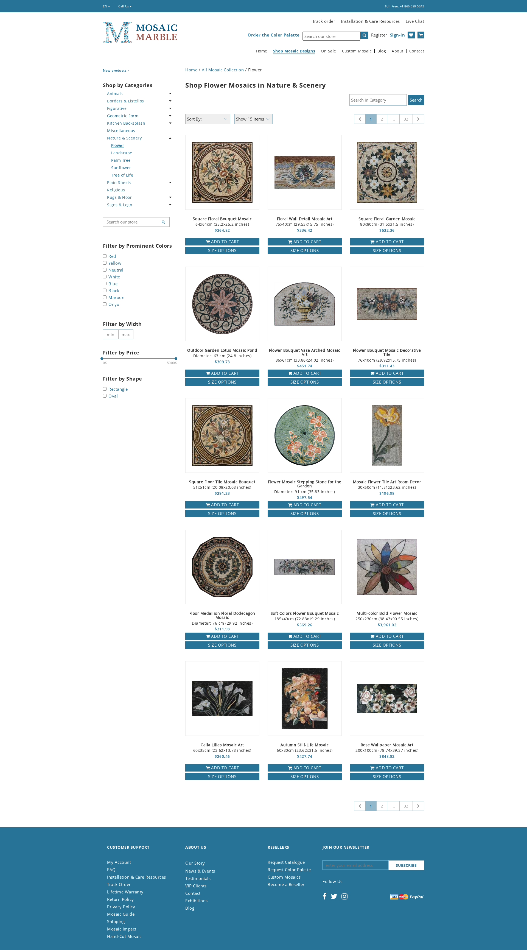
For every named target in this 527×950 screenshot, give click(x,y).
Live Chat (415, 21)
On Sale (328, 51)
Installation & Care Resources (370, 21)
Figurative (117, 108)
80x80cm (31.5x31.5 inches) (387, 222)
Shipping (116, 921)
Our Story (195, 863)
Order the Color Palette (274, 35)
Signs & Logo (119, 205)
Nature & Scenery (124, 138)
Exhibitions (196, 900)
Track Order (119, 884)
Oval (113, 396)
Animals (115, 93)
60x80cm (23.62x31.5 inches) (305, 748)
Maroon (116, 297)
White (114, 277)
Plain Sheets (119, 182)
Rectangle (118, 389)
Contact (416, 51)
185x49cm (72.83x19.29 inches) (305, 616)
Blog (381, 51)
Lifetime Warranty (125, 892)
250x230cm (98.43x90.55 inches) (386, 616)
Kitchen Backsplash (126, 123)
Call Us (124, 6)
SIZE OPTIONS (222, 250)
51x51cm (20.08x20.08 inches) (222, 485)
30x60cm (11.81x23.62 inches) (387, 485)
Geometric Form (122, 116)
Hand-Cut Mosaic (124, 936)
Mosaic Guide (120, 914)
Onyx (113, 304)
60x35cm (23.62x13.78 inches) (222, 748)
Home (261, 51)
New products (115, 70)
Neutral (116, 270)
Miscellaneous (121, 130)
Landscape (121, 153)
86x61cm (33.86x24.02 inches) (304, 355)
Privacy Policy (121, 906)
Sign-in (397, 35)
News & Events (200, 871)
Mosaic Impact (121, 929)
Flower (117, 145)
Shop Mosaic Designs (294, 51)
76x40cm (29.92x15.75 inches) (387, 355)
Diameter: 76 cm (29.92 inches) (222, 618)
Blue (112, 284)
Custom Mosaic (357, 51)
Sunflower (121, 168)
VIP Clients (196, 885)
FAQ (111, 869)
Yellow (114, 263)
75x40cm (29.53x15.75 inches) (305, 222)
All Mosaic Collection (223, 69)
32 (406, 119)
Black (113, 291)
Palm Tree (121, 160)
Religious (116, 190)
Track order (323, 21)
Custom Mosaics (284, 877)
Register (379, 35)
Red (112, 256)
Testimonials (198, 878)
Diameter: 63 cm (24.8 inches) (222, 353)
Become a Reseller (286, 884)
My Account (119, 862)
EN (105, 6)
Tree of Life (122, 175)
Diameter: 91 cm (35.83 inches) (304, 487)
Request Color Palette (289, 869)
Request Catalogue (286, 862)
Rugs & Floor (119, 197)
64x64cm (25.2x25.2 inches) (222, 222)
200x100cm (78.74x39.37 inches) (386, 748)
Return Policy (120, 899)
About (397, 51)
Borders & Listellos (125, 101)
